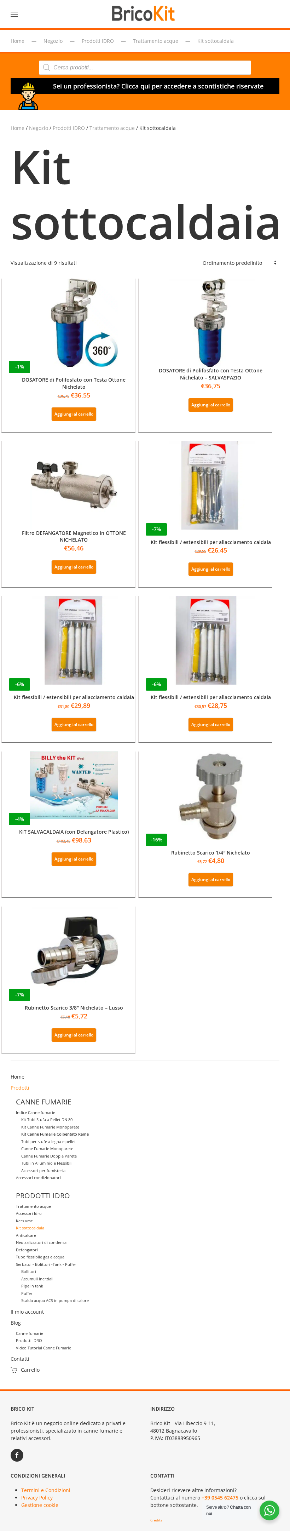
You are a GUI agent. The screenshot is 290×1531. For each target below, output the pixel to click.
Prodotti (20, 1087)
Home (17, 128)
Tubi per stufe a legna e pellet (48, 1141)
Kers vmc (24, 1220)
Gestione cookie (39, 1505)
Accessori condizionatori (38, 1177)
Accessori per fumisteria (43, 1170)
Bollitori (28, 1271)
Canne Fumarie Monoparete (47, 1148)
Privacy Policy (37, 1497)
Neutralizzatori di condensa (41, 1242)
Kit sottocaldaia (30, 1227)
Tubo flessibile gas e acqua (40, 1256)
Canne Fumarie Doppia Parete (49, 1156)
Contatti (20, 1358)
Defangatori (27, 1249)
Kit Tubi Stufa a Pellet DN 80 (46, 1119)
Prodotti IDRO (69, 128)
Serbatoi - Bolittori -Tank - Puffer (46, 1264)
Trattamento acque (112, 128)
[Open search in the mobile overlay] (145, 68)
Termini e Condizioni (45, 1490)
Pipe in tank (32, 1286)
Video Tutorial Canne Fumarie (43, 1347)
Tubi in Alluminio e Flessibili (46, 1163)
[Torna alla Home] (145, 14)
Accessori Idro (29, 1213)
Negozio (38, 128)
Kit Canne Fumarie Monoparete (50, 1127)
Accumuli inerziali (37, 1278)
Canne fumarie (29, 1333)
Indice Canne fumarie (35, 1112)
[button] (14, 14)
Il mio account (27, 1311)
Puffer (27, 1293)
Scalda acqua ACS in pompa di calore (55, 1300)
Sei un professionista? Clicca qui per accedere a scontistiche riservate (158, 86)
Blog (16, 1322)
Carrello (30, 1369)
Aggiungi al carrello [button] (73, 414)
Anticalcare (26, 1235)
